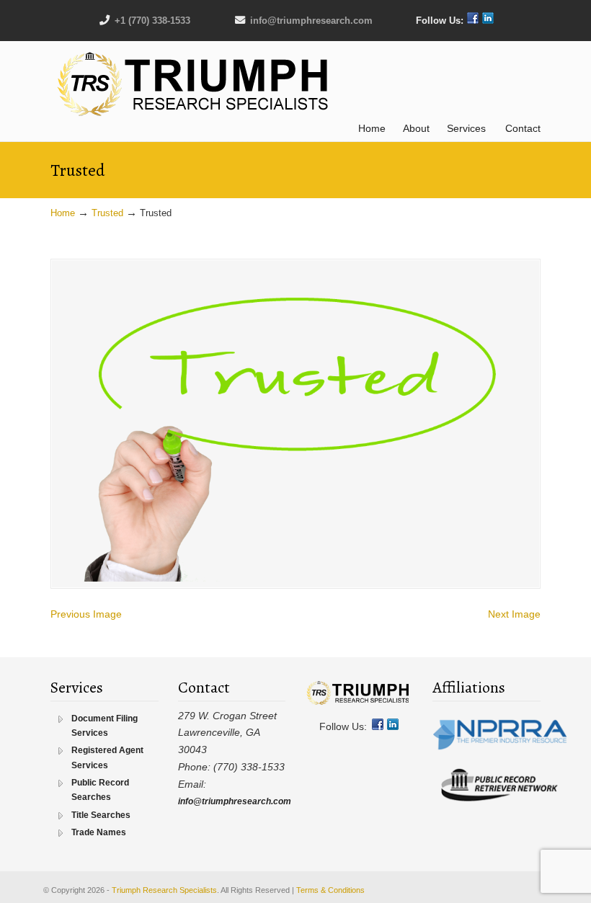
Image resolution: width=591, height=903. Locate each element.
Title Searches (100, 815)
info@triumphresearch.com (311, 20)
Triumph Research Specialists (194, 84)
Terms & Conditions (330, 890)
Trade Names (98, 832)
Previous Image (86, 614)
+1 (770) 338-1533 (152, 20)
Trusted (107, 213)
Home (62, 213)
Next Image (514, 614)
